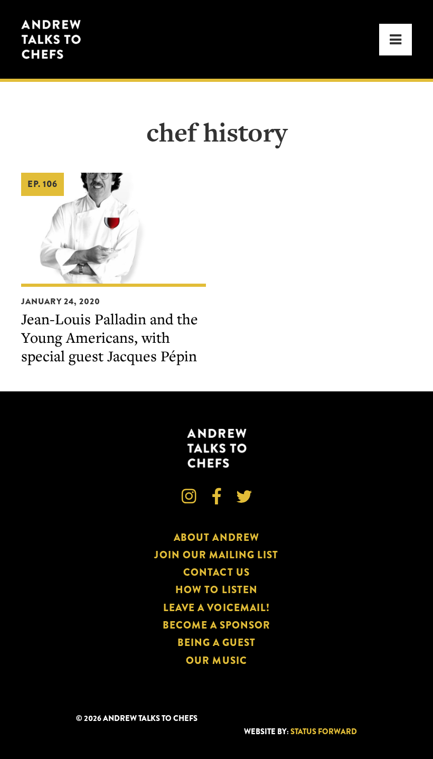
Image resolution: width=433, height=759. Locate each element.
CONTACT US (216, 572)
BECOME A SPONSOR (217, 625)
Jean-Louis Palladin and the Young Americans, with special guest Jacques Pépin (109, 337)
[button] (395, 39)
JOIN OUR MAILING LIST (216, 555)
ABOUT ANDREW (216, 537)
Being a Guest (216, 642)
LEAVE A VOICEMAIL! (216, 608)
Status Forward (323, 731)
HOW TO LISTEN (216, 590)
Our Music (216, 660)
